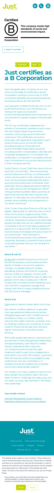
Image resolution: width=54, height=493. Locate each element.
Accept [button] (21, 487)
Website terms (24, 449)
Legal (36, 449)
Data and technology (35, 441)
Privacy (40, 445)
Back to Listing (13, 50)
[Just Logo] (10, 10)
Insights (30, 445)
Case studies (18, 445)
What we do (16, 441)
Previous (22, 65)
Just (7, 304)
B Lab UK (10, 259)
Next (35, 65)
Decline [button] (33, 487)
